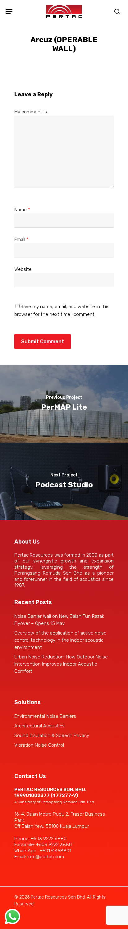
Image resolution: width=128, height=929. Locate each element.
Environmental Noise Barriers (45, 716)
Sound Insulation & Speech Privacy (51, 735)
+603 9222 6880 (48, 838)
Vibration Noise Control (39, 745)
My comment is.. (31, 112)
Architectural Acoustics (39, 726)
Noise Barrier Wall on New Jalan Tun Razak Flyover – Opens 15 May (59, 619)
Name (22, 209)
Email (21, 239)
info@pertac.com (45, 856)
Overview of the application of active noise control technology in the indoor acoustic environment (60, 640)
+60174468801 (55, 851)
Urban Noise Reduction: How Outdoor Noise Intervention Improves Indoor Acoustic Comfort (61, 664)
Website (23, 269)
